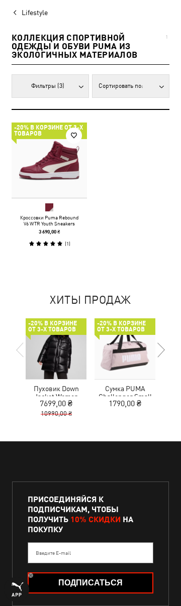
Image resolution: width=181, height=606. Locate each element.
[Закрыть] (149, 220)
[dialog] (90, 303)
